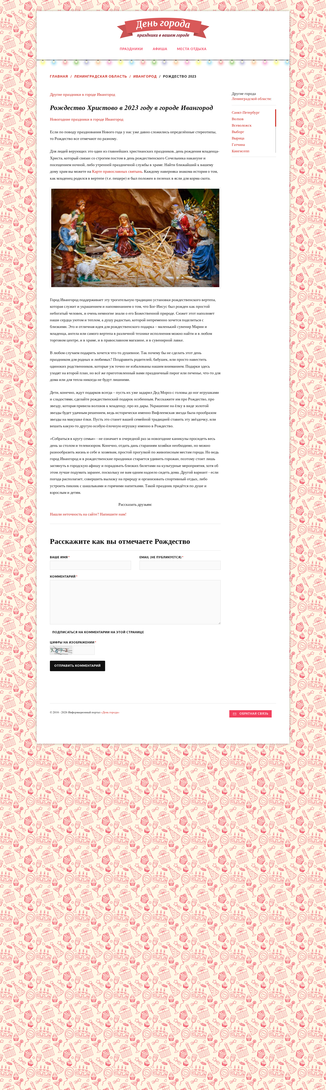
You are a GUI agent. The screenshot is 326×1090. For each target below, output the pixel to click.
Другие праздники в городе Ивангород (82, 94)
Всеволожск (241, 125)
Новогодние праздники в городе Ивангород (86, 119)
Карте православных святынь (117, 171)
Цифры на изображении (73, 642)
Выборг (238, 131)
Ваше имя (60, 557)
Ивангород (145, 76)
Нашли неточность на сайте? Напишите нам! (88, 514)
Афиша (160, 49)
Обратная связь (254, 713)
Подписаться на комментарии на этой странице (98, 632)
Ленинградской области (251, 98)
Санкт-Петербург (246, 112)
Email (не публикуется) (161, 557)
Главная (59, 76)
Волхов (238, 118)
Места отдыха (191, 49)
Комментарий (64, 576)
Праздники (131, 49)
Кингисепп (240, 150)
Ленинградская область (100, 76)
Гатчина (238, 144)
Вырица (238, 138)
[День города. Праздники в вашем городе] (163, 35)
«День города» (110, 712)
